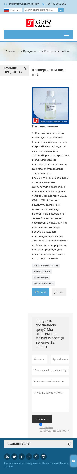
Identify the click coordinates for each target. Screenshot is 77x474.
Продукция (29, 51)
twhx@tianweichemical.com (24, 3)
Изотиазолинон (42, 271)
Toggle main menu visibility (66, 34)
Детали (58, 292)
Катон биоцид (41, 277)
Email (40, 292)
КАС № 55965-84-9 (44, 283)
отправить (42, 418)
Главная (10, 51)
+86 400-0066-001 (56, 3)
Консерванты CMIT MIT (46, 265)
